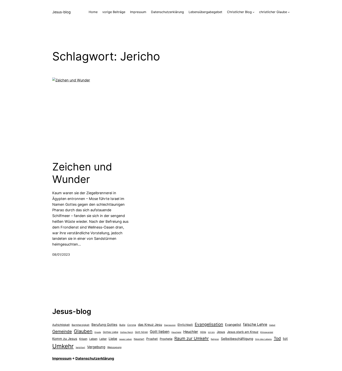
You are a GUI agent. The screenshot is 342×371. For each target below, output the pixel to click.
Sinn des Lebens (263, 339)
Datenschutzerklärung (94, 358)
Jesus (221, 332)
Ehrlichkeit (185, 325)
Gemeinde (62, 331)
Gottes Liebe (110, 332)
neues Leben (125, 339)
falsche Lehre (255, 324)
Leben (93, 338)
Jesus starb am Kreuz (242, 332)
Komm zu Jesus (64, 339)
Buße (122, 324)
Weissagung (114, 347)
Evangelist (233, 325)
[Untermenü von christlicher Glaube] (289, 12)
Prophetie (166, 338)
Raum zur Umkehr (191, 338)
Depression (170, 325)
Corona (131, 324)
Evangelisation (209, 324)
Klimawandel (266, 332)
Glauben (83, 331)
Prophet (152, 339)
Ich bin (211, 332)
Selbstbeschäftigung (237, 339)
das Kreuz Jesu (150, 325)
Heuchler (190, 332)
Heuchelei (176, 332)
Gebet (272, 325)
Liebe (113, 339)
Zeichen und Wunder (82, 173)
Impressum (61, 358)
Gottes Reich (126, 332)
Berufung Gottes (104, 325)
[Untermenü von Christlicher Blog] (254, 12)
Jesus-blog (61, 12)
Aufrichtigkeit (61, 324)
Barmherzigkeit (80, 324)
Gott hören (141, 332)
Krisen (83, 338)
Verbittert (80, 347)
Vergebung (96, 347)
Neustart (139, 339)
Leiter (103, 338)
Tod (277, 338)
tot (285, 339)
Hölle (203, 332)
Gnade (97, 332)
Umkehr (63, 346)
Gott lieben (159, 331)
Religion (215, 339)
